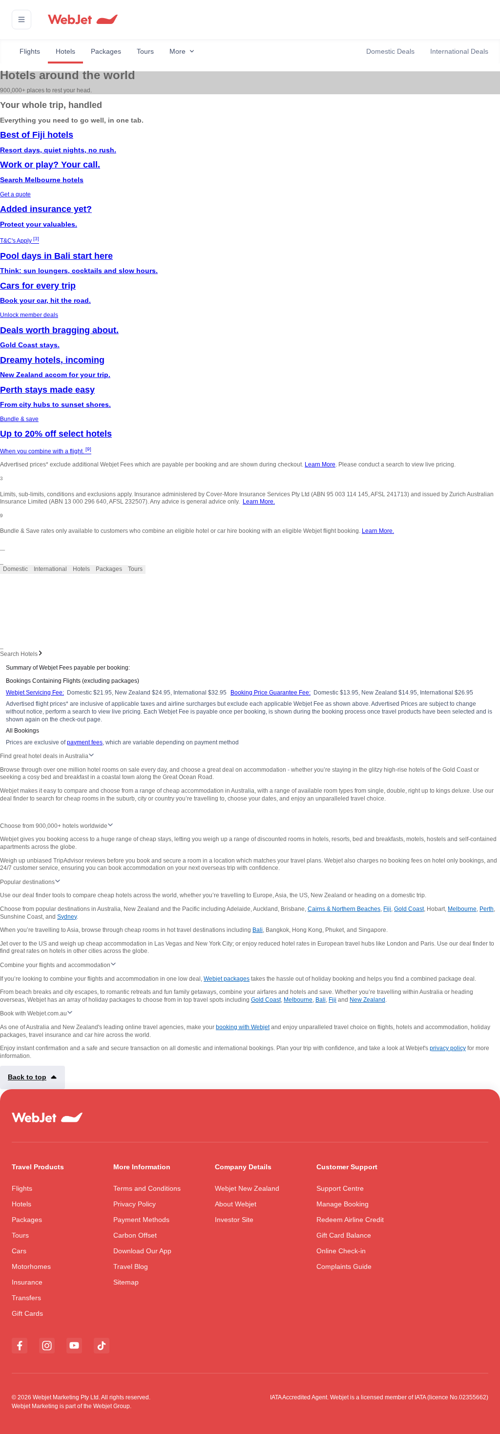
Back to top (27, 1077)
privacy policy (448, 1048)
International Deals (459, 51)
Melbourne (462, 909)
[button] (21, 19)
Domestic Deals (390, 51)
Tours (145, 51)
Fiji (387, 909)
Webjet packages (227, 978)
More (177, 51)
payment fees (85, 742)
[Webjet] (82, 20)
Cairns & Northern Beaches (344, 909)
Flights (30, 51)
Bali (257, 930)
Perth (486, 909)
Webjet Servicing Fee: (35, 692)
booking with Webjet (243, 1027)
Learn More (320, 464)
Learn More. (259, 501)
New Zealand (367, 999)
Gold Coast (409, 909)
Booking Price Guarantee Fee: (270, 692)
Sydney (67, 916)
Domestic (15, 569)
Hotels (65, 51)
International (50, 569)
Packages (106, 51)
